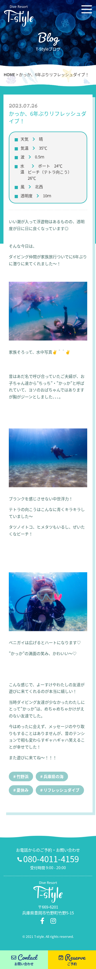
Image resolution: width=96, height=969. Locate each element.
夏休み (23, 790)
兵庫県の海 (53, 776)
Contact (25, 959)
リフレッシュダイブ (61, 790)
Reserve (75, 959)
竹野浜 (23, 776)
